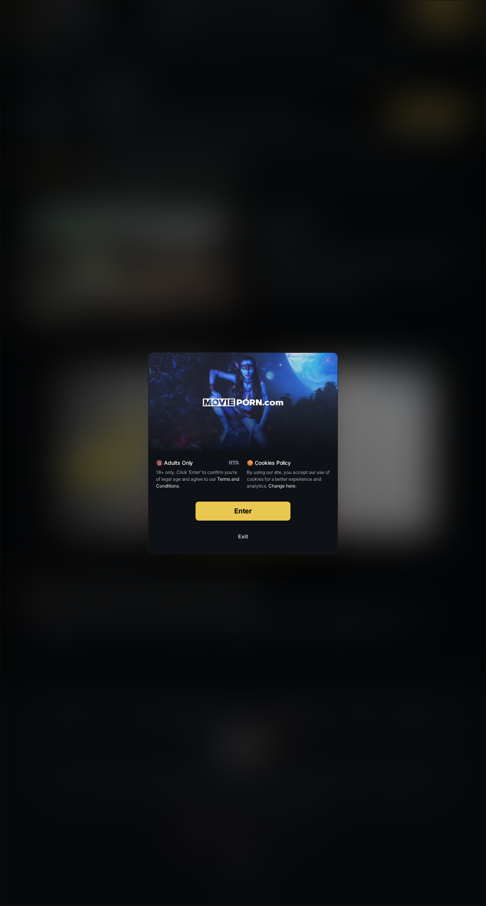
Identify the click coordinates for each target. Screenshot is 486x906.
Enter (243, 511)
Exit (243, 536)
